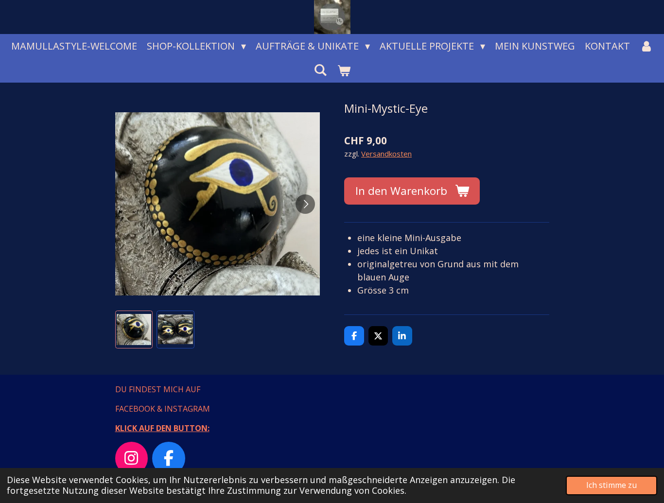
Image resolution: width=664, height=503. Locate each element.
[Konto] (646, 46)
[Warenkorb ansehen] (343, 70)
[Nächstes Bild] (305, 204)
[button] (134, 329)
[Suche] (320, 69)
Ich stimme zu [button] (611, 485)
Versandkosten (386, 153)
